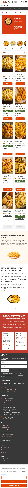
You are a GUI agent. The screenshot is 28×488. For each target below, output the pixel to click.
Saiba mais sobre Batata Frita (18, 30)
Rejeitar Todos (14, 481)
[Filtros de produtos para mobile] (25, 53)
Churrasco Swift (5, 427)
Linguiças (23, 8)
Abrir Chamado (7, 419)
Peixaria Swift (4, 430)
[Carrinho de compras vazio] (26, 2)
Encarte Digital (5, 452)
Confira (14, 308)
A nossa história (5, 458)
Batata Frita (18, 13)
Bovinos (10, 8)
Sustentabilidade (5, 463)
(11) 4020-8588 (7, 385)
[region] (14, 476)
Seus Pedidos (4, 443)
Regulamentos (5, 447)
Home (3, 13)
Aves (15, 8)
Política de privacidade (7, 434)
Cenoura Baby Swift (20, 337)
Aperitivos (10, 13)
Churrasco (4, 8)
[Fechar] (26, 466)
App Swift (3, 450)
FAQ (2, 445)
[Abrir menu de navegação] (2, 2)
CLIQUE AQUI (7, 400)
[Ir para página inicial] (6, 2)
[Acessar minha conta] (24, 2)
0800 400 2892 (12, 409)
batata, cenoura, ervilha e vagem (7, 344)
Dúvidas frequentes (6, 436)
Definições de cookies (14, 477)
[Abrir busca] (21, 2)
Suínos (18, 8)
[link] (4, 5)
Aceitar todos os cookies (14, 485)
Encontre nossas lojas (6, 461)
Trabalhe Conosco (6, 432)
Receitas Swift (4, 425)
